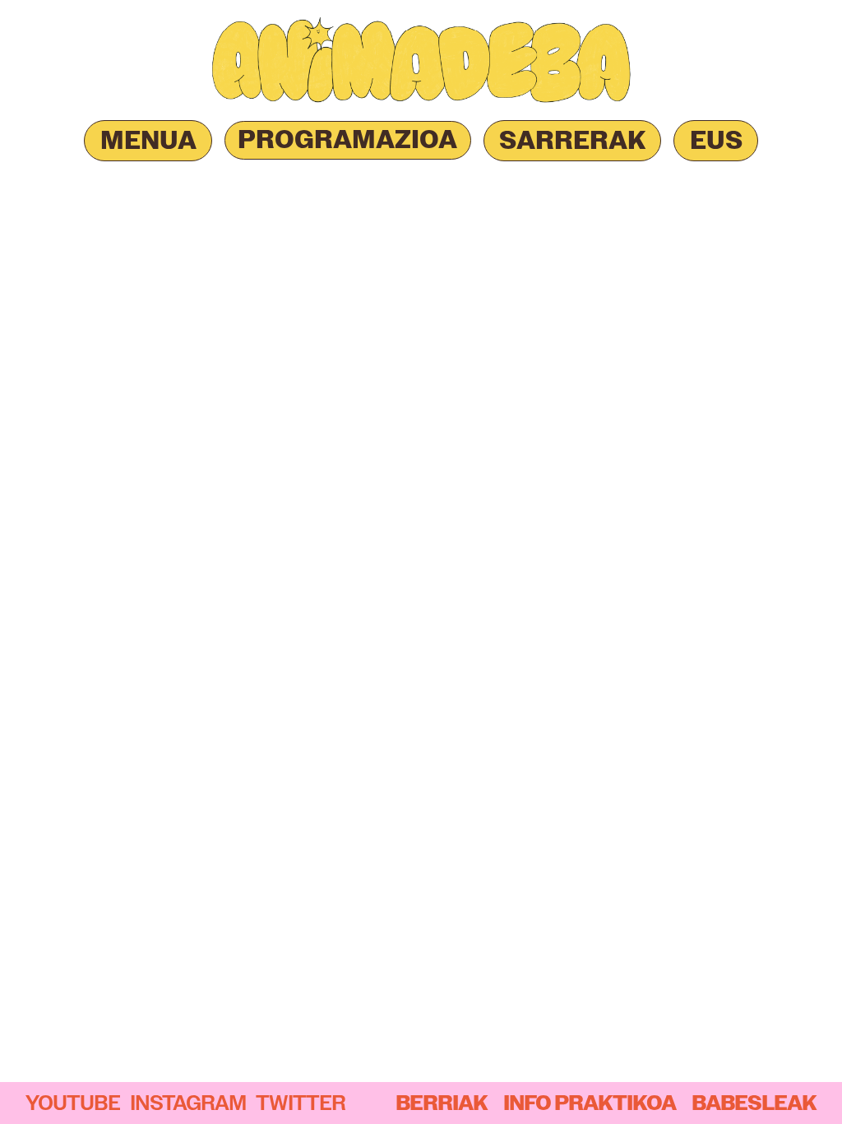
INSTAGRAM (188, 1102)
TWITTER (300, 1102)
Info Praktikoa (589, 1103)
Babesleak (754, 1103)
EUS (716, 140)
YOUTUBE (72, 1102)
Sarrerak (572, 140)
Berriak (442, 1103)
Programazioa (347, 139)
